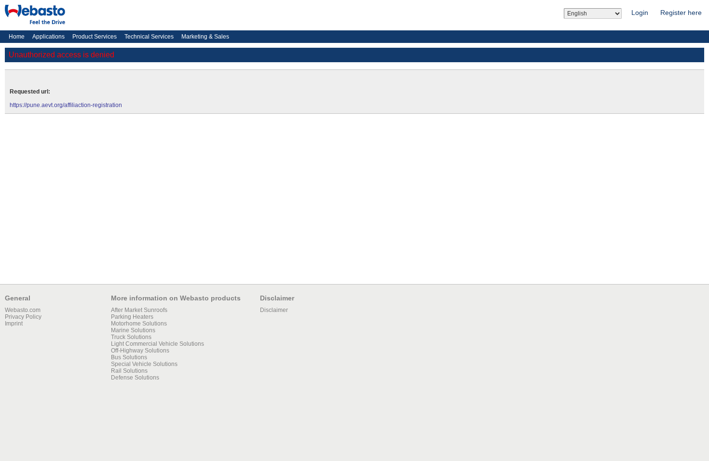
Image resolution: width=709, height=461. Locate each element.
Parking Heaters (132, 316)
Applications (48, 36)
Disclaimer (274, 310)
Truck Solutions (131, 337)
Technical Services (149, 36)
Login (639, 12)
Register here (681, 12)
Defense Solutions (135, 377)
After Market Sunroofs (139, 310)
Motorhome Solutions (139, 323)
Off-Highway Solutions (140, 350)
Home (17, 36)
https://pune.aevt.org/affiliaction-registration (66, 105)
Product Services (94, 36)
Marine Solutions (133, 330)
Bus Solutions (129, 357)
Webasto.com (23, 310)
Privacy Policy (23, 316)
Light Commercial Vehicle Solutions (157, 343)
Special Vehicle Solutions (144, 364)
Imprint (14, 323)
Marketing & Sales (205, 36)
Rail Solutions (129, 370)
